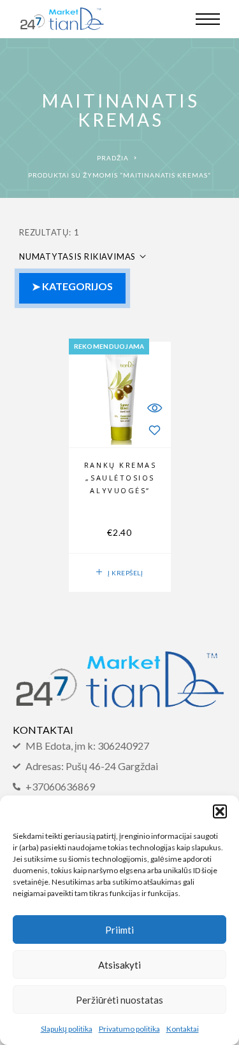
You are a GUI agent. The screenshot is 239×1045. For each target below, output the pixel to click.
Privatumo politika (129, 1029)
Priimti (119, 930)
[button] (220, 811)
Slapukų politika (66, 1029)
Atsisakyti (119, 965)
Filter (72, 288)
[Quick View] (155, 407)
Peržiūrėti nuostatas (119, 1000)
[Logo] (62, 19)
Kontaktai (182, 1029)
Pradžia (113, 158)
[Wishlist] (155, 430)
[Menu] (208, 19)
